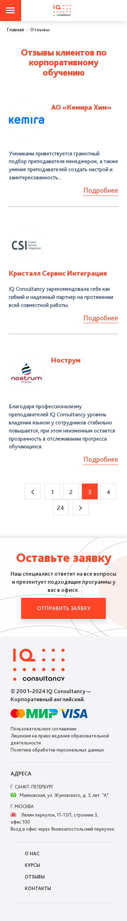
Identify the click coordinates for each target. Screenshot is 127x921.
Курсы (32, 865)
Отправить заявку (63, 608)
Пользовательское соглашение (44, 728)
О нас (32, 853)
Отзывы (35, 877)
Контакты (38, 888)
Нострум (65, 360)
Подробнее (100, 190)
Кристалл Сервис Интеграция (58, 273)
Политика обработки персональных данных (57, 750)
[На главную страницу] (62, 11)
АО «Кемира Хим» (81, 107)
